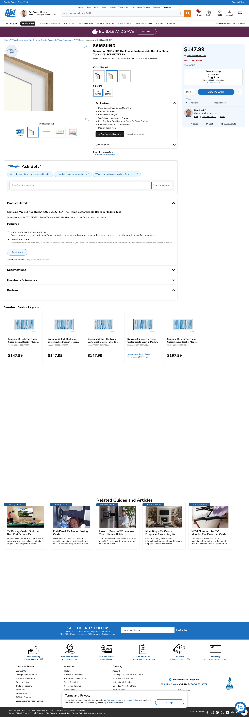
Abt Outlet (171, 23)
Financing (167, 7)
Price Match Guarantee (123, 678)
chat (235, 23)
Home (125, 23)
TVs (85, 23)
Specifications (192, 103)
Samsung (110, 154)
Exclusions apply (109, 634)
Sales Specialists (71, 682)
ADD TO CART (216, 91)
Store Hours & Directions (185, 679)
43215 (192, 65)
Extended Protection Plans (124, 686)
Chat (196, 116)
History (67, 671)
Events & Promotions (25, 678)
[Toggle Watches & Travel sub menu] (153, 23)
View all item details (135, 134)
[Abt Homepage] (10, 13)
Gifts (96, 7)
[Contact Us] (188, 116)
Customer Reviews (72, 686)
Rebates (156, 7)
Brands (81, 7)
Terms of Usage (114, 700)
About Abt (69, 666)
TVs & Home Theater (38, 40)
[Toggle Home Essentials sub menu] (134, 23)
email (242, 23)
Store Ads (20, 689)
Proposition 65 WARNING (38, 259)
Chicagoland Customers (26, 674)
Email (222, 116)
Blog (89, 7)
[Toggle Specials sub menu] (164, 23)
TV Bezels (79, 40)
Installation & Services (140, 7)
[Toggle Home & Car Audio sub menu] (115, 23)
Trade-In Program (24, 686)
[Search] (187, 13)
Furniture (50, 23)
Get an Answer (162, 185)
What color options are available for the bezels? (116, 174)
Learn (104, 7)
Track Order (123, 7)
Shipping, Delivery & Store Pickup (128, 674)
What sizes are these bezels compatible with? (30, 174)
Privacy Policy (132, 700)
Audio (105, 23)
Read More (17, 252)
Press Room (69, 689)
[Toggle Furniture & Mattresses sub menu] (62, 23)
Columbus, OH (214, 82)
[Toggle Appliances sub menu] (75, 23)
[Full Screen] (87, 119)
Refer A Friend (238, 2)
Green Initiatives (23, 682)
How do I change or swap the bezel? (72, 174)
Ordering (117, 666)
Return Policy (118, 689)
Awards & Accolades (73, 674)
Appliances (69, 23)
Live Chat (170, 684)
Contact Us (21, 671)
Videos (113, 7)
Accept (169, 702)
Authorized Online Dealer (75, 678)
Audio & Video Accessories (61, 40)
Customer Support (25, 666)
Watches (144, 23)
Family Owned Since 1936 (16, 2)
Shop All (13, 23)
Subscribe (181, 630)
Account (116, 671)
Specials (159, 23)
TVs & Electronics (19, 40)
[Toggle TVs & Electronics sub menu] (94, 23)
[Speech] (180, 13)
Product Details (220, 103)
